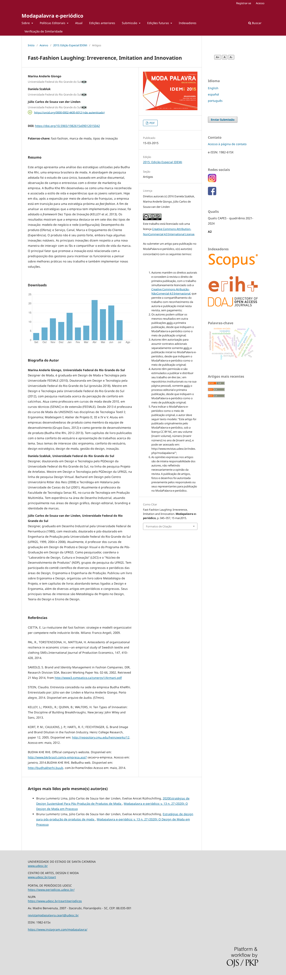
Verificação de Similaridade (43, 31)
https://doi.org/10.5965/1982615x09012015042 (67, 126)
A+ (217, 57)
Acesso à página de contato (227, 144)
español (213, 94)
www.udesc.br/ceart (42, 877)
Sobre (26, 23)
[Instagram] (212, 181)
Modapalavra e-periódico (52, 15)
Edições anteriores (102, 23)
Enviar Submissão (222, 119)
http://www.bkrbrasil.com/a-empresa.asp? (57, 757)
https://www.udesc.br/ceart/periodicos (55, 901)
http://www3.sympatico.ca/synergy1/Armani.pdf (88, 678)
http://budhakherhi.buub (45, 768)
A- (231, 57)
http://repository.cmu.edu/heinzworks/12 (100, 737)
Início (31, 45)
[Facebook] (212, 194)
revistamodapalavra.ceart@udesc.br (53, 915)
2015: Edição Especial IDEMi (70, 45)
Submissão (130, 23)
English (213, 88)
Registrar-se (243, 3)
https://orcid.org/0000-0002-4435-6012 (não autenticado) (69, 112)
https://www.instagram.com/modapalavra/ (57, 929)
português (215, 101)
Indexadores (187, 23)
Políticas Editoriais (53, 23)
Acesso (260, 3)
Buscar (256, 23)
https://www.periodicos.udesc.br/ (51, 890)
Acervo (44, 45)
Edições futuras (158, 23)
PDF (152, 123)
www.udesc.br (38, 866)
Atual (78, 23)
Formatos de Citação (159, 526)
